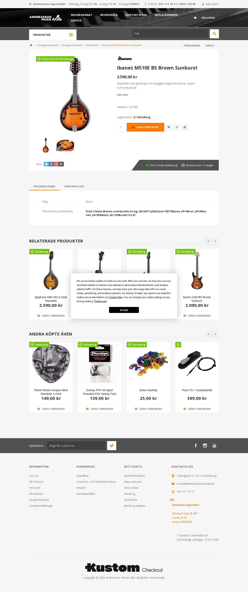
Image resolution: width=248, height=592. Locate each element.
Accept (124, 310)
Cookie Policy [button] (116, 297)
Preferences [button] (100, 301)
